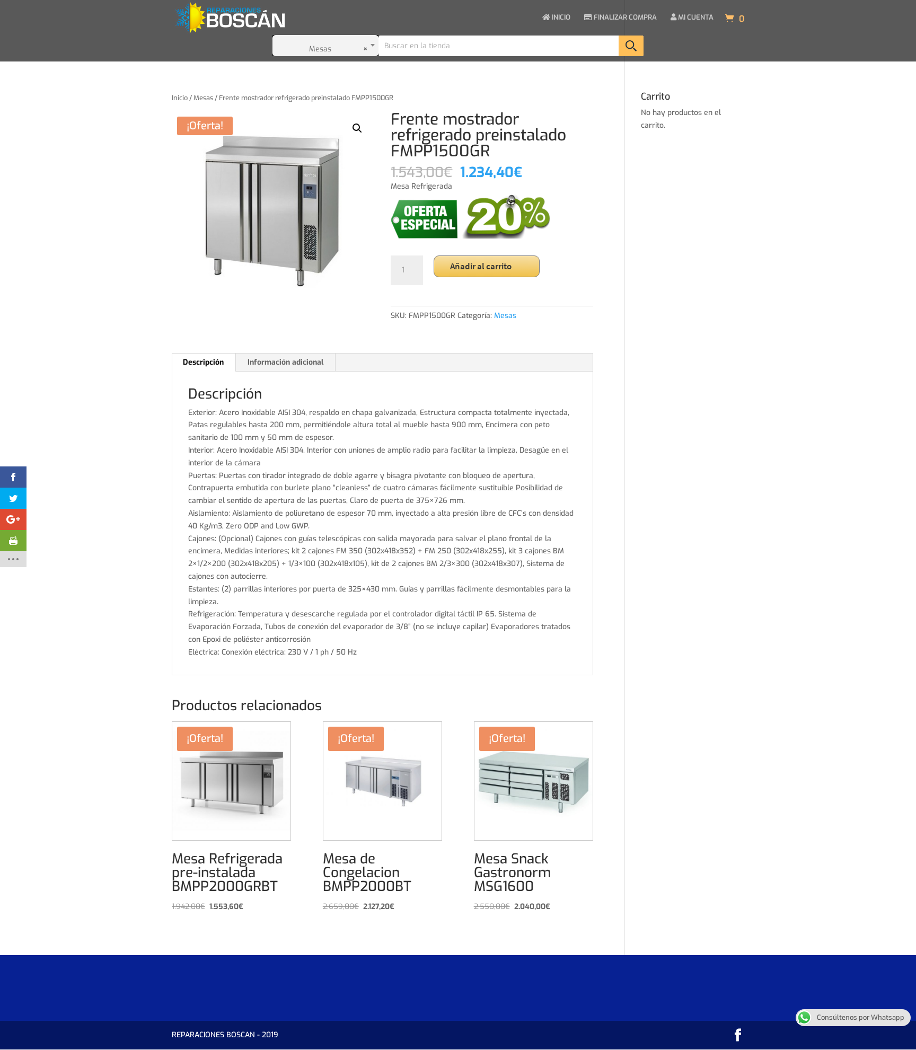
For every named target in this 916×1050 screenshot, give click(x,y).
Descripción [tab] (203, 362)
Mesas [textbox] (338, 49)
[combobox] (325, 45)
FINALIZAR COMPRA (624, 18)
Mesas (203, 97)
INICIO (560, 18)
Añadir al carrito (481, 266)
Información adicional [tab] (285, 362)
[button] (357, 128)
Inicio (180, 97)
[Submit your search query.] (631, 46)
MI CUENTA (695, 18)
